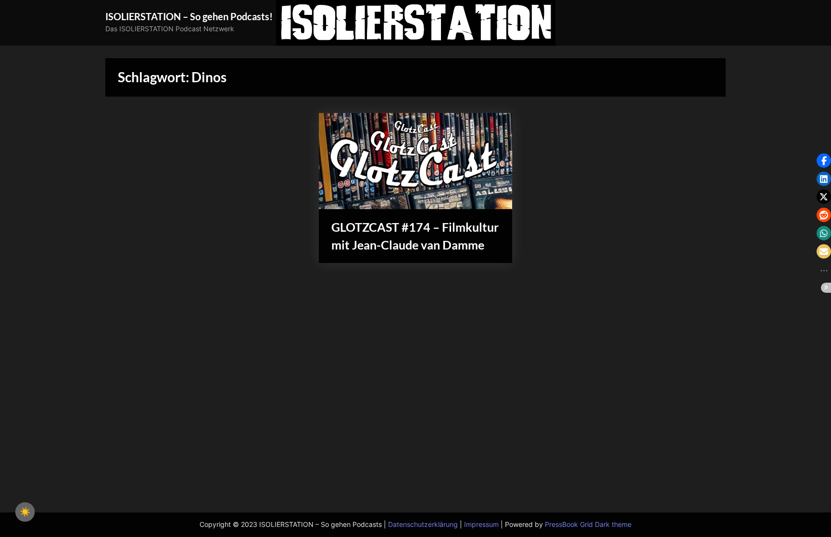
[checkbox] (25, 512)
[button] (824, 160)
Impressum (481, 524)
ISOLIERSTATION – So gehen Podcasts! (189, 16)
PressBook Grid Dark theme (588, 524)
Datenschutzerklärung (423, 524)
